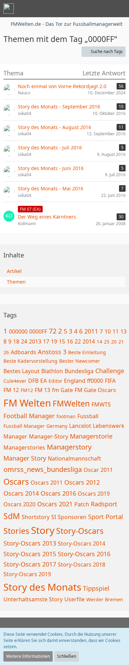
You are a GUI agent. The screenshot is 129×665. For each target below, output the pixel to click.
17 (46, 341)
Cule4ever (14, 381)
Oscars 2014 (21, 493)
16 (70, 341)
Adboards (23, 352)
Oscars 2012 (82, 482)
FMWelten (71, 403)
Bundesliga (79, 371)
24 (24, 341)
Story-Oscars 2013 (29, 543)
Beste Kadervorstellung (30, 361)
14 (99, 341)
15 (62, 341)
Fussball (87, 416)
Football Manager (29, 416)
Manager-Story (48, 436)
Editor (55, 381)
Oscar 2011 (98, 470)
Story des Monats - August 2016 (54, 127)
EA (43, 380)
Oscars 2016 (58, 493)
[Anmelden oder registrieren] (103, 8)
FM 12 (11, 390)
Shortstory (36, 517)
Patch (81, 504)
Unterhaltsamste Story (33, 599)
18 (16, 341)
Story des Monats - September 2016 (59, 106)
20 (114, 341)
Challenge (109, 371)
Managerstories (24, 447)
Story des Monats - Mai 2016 (50, 188)
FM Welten (27, 402)
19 (54, 341)
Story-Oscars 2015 (29, 554)
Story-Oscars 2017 (29, 564)
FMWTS (101, 404)
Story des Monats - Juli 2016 (50, 147)
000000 (18, 331)
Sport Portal (105, 517)
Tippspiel (96, 588)
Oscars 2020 (19, 504)
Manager (15, 436)
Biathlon (52, 371)
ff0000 (95, 380)
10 (108, 331)
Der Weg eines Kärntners (47, 216)
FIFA (110, 380)
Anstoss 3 (52, 352)
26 (6, 352)
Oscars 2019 (94, 493)
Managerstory (69, 447)
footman (66, 416)
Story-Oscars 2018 (81, 564)
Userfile (74, 599)
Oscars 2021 (55, 504)
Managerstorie (91, 436)
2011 (91, 331)
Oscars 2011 (47, 482)
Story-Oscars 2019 (27, 574)
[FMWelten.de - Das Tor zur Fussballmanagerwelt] (8, 8)
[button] (86, 8)
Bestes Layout (21, 371)
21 (121, 341)
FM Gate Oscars (95, 390)
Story (42, 530)
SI (53, 517)
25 (106, 341)
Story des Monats (42, 586)
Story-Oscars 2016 (84, 554)
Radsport (104, 504)
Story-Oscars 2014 (81, 543)
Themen (16, 281)
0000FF (38, 331)
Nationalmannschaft (74, 458)
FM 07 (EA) (30, 209)
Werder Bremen (104, 599)
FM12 (27, 390)
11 (115, 331)
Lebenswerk (109, 426)
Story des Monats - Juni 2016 (51, 168)
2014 (89, 341)
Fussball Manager (24, 426)
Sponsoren (72, 517)
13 (123, 331)
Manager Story (24, 458)
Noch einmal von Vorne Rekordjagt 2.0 (62, 86)
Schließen (66, 656)
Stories (16, 530)
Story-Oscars (80, 530)
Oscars (16, 481)
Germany (56, 426)
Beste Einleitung (87, 352)
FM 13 (42, 390)
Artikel (14, 271)
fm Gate (62, 390)
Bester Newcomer (79, 361)
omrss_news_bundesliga (42, 469)
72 (52, 331)
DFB (33, 380)
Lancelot (80, 426)
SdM (11, 515)
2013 (35, 341)
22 (78, 341)
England (74, 380)
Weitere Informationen (28, 656)
